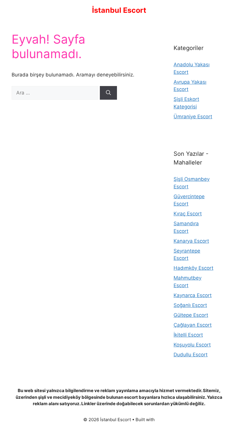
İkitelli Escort (188, 335)
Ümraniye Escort (193, 116)
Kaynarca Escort (193, 295)
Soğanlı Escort (190, 305)
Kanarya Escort (191, 241)
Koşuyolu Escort (192, 345)
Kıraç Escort (188, 214)
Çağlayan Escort (193, 325)
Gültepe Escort (191, 315)
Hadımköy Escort (193, 268)
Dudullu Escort (191, 355)
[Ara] (108, 93)
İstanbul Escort (119, 10)
